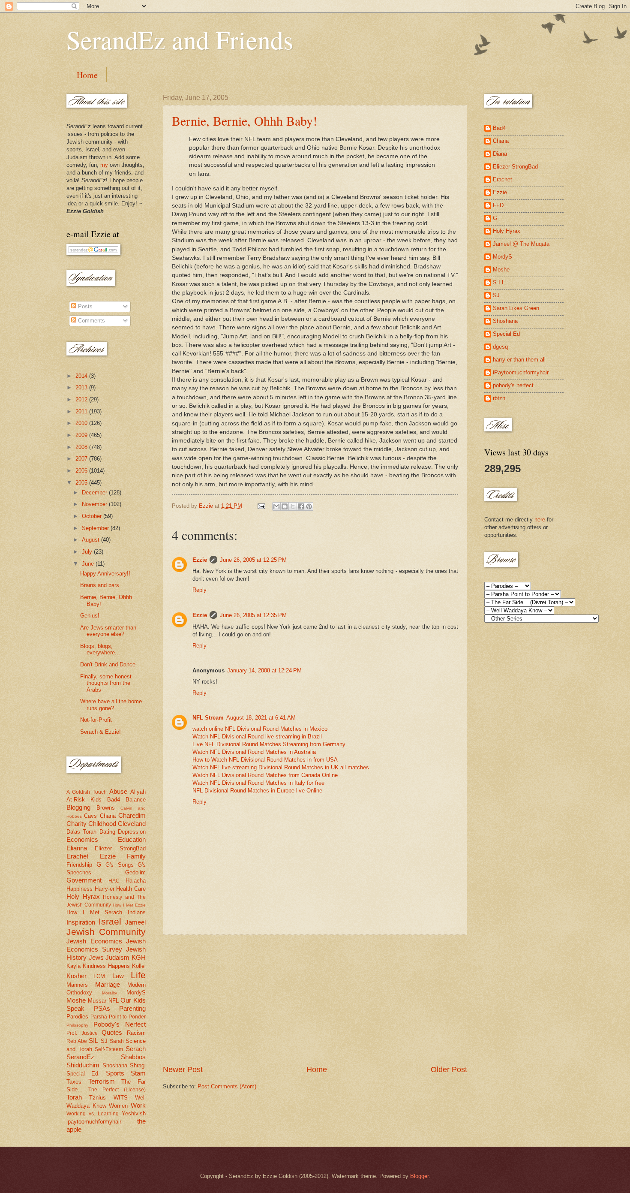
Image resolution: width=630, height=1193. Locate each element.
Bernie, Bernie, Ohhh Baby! (244, 120)
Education (132, 839)
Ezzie (199, 560)
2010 (82, 423)
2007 (82, 458)
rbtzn (499, 398)
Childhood (102, 823)
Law (118, 975)
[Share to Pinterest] (309, 506)
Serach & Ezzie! (100, 732)
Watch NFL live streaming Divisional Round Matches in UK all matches (280, 767)
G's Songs (119, 865)
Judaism (117, 957)
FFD (498, 205)
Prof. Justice (82, 1033)
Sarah (117, 1041)
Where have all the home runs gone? (111, 704)
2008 (82, 447)
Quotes (112, 1032)
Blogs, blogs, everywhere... (100, 649)
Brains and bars (99, 585)
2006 (82, 470)
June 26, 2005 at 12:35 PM (253, 615)
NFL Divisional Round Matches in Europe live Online (257, 790)
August (91, 539)
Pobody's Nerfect (119, 1024)
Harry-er (104, 889)
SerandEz (80, 1056)
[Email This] (276, 506)
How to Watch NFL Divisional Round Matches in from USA (265, 759)
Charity (76, 823)
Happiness (79, 889)
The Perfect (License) (117, 1089)
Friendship (79, 865)
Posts (84, 306)
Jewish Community (106, 932)
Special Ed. (83, 1073)
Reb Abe (76, 1041)
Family (136, 856)
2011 (82, 411)
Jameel (135, 922)
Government (84, 880)
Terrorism (101, 1081)
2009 (82, 435)
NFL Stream (208, 717)
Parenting (132, 1008)
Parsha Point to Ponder (118, 1016)
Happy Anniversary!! (105, 573)
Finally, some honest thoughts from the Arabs (106, 683)
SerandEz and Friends (179, 39)
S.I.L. (500, 282)
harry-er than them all (519, 359)
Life (138, 975)
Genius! (89, 615)
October (92, 516)
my (104, 165)
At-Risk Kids (84, 799)
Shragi (138, 1065)
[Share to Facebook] (301, 506)
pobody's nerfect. (514, 385)
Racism (136, 1033)
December (95, 492)
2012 (82, 399)
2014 (82, 376)
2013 (82, 387)
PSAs (102, 1008)
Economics (82, 839)
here (539, 519)
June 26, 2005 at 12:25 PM (253, 560)
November (95, 504)
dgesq (500, 346)
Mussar (97, 1000)
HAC (114, 880)
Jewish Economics (94, 941)
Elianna (76, 848)
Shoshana (114, 1065)
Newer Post (183, 1069)
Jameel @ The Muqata (521, 244)
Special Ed (506, 334)
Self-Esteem (109, 1049)
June (89, 563)
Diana (500, 154)
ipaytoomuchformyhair (93, 1121)
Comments (90, 320)
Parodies (77, 1016)
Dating (107, 831)
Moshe (76, 1000)
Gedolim (135, 872)
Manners (77, 985)
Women (118, 1106)
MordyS (136, 992)
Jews (96, 957)
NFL (113, 1000)
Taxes (73, 1082)
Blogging (78, 807)
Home (87, 75)
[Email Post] (261, 506)
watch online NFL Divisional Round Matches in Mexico (259, 729)
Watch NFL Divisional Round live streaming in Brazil (257, 736)
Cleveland (132, 823)
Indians (137, 912)
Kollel (139, 966)
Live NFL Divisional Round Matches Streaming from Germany (268, 744)
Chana (108, 816)
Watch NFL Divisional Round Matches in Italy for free (258, 783)
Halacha (136, 880)
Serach (136, 1048)
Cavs (90, 816)
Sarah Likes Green (516, 308)
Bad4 (113, 799)
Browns (105, 807)
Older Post (449, 1069)
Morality (109, 993)
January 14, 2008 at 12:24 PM (264, 670)
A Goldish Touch (86, 792)
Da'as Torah (81, 831)
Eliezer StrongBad (120, 848)
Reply (199, 590)
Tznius (97, 1097)
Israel (110, 921)
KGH (139, 957)
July (88, 551)
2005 (82, 482)
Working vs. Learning (92, 1113)
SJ (104, 1041)
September (96, 528)
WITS (121, 1097)
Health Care (131, 889)
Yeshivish (134, 1113)
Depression (132, 831)
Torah (74, 1097)
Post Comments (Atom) (227, 1086)
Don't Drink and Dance (107, 664)
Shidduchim (82, 1065)
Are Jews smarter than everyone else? (108, 630)
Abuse (118, 791)
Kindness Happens (106, 966)
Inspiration (80, 922)
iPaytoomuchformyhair (521, 372)
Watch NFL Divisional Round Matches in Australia (254, 752)
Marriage (107, 984)
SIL (93, 1040)
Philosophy (77, 1025)
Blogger (419, 1176)
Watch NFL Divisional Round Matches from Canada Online (265, 775)
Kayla (73, 966)
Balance (136, 799)
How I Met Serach (94, 912)
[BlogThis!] (284, 506)
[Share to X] (292, 506)
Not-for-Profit (96, 720)
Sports (115, 1073)
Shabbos (133, 1056)
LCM (99, 976)
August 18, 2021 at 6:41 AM (261, 717)
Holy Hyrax (83, 896)
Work (138, 1105)
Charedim (132, 815)
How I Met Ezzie (129, 905)
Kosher (76, 975)
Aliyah (138, 792)
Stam (138, 1073)
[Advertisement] (315, 999)
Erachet (77, 856)
